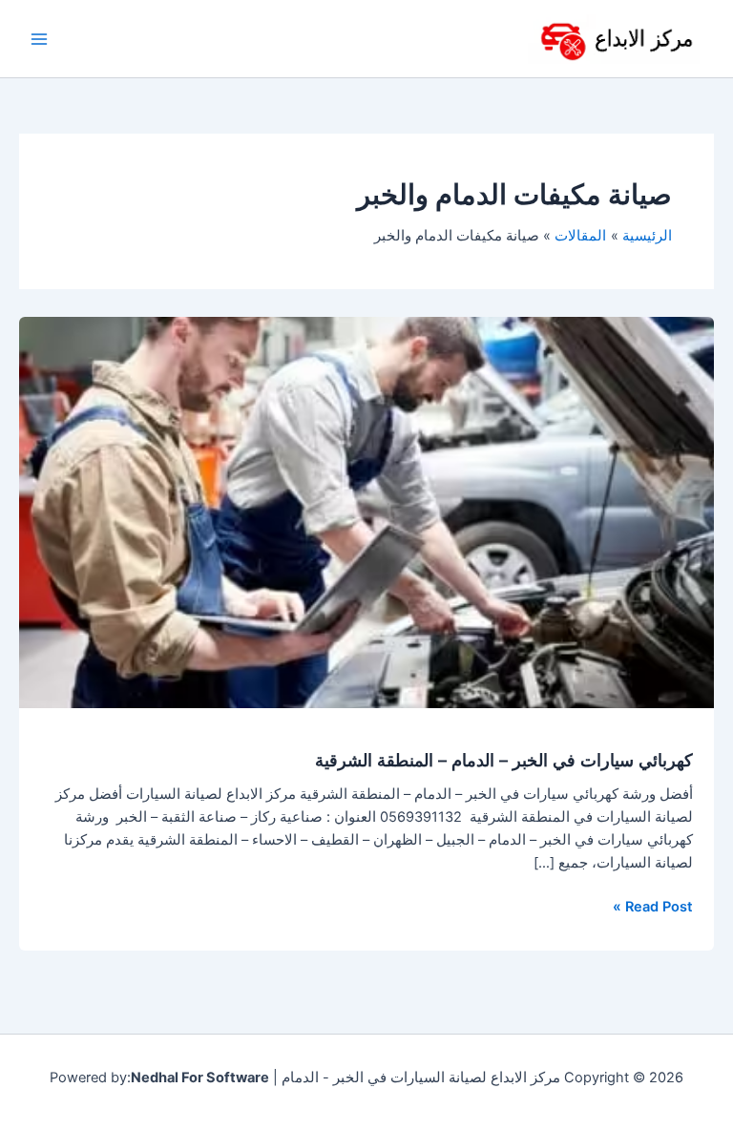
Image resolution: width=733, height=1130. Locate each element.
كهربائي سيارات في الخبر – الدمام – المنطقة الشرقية (504, 759)
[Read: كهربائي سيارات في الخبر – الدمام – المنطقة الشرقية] (366, 511)
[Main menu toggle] (39, 39)
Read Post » (653, 905)
